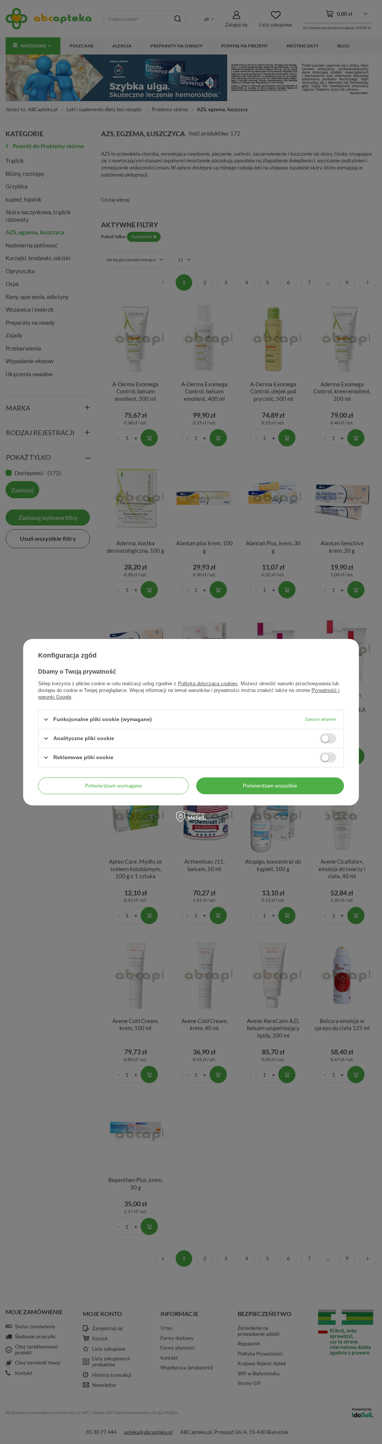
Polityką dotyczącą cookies (208, 683)
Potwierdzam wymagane (113, 785)
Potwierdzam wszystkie (270, 785)
